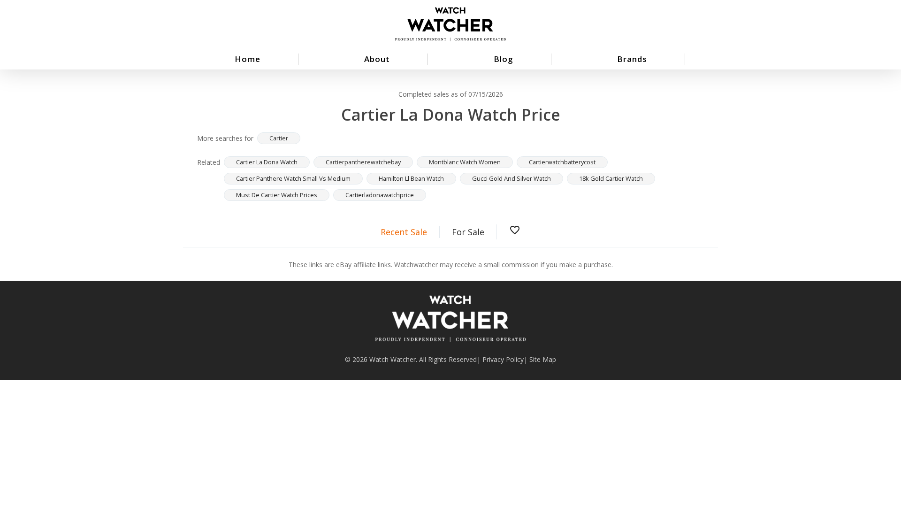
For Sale (468, 232)
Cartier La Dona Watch (267, 162)
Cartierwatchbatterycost (562, 162)
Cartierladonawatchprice (379, 195)
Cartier (278, 138)
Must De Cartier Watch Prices (276, 195)
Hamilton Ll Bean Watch (411, 178)
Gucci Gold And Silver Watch (511, 178)
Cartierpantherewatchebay (363, 162)
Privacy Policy (503, 359)
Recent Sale (404, 232)
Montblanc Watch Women (465, 162)
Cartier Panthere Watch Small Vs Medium (293, 178)
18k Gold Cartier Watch (611, 178)
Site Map (542, 359)
